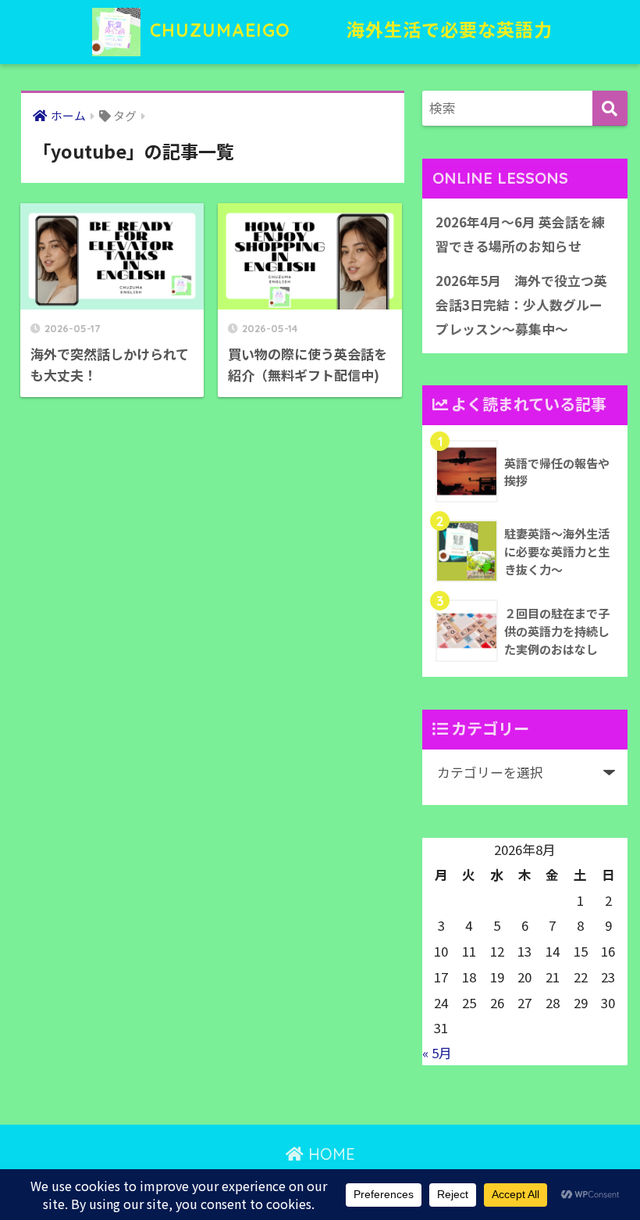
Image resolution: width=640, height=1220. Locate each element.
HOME (329, 1154)
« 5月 (437, 1052)
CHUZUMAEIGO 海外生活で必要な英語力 (348, 30)
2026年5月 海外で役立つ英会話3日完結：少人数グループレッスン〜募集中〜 (521, 304)
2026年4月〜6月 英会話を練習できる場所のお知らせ (520, 234)
